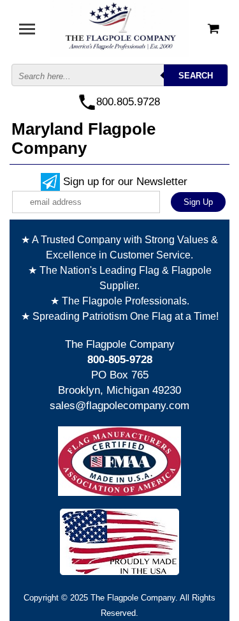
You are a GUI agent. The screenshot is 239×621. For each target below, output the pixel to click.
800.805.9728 (128, 102)
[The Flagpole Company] (119, 28)
